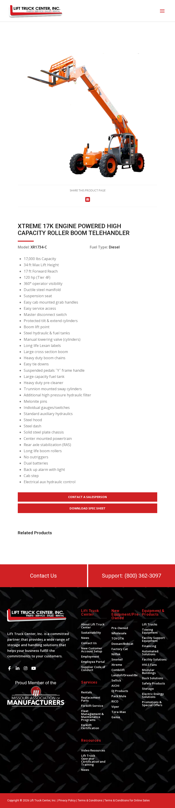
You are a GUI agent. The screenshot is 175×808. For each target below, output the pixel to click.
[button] (162, 10)
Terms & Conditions (90, 800)
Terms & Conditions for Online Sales (127, 800)
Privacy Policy (67, 800)
